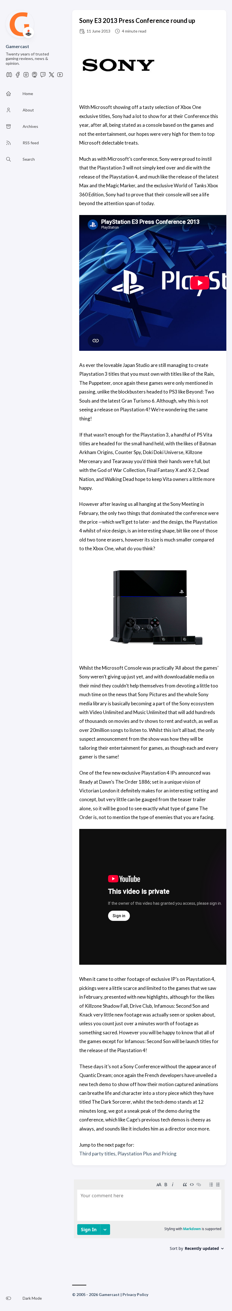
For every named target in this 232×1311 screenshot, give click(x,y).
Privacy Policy (135, 1294)
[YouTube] (60, 76)
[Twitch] (43, 76)
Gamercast (17, 46)
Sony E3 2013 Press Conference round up (137, 20)
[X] (51, 76)
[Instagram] (26, 76)
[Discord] (9, 76)
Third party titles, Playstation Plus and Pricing (128, 1154)
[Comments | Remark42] (149, 1222)
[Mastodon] (34, 76)
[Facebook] (17, 76)
